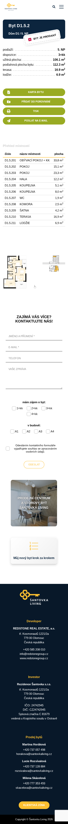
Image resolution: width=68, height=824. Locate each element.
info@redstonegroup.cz (34, 653)
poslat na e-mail (36, 120)
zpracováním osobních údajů (41, 450)
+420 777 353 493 (34, 783)
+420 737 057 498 (34, 749)
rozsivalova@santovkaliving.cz (34, 770)
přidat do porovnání (36, 101)
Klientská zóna (34, 805)
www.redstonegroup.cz (34, 658)
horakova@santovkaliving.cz (34, 753)
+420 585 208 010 (34, 649)
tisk (36, 111)
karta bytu (36, 92)
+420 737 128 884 (34, 766)
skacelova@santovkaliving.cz (34, 787)
